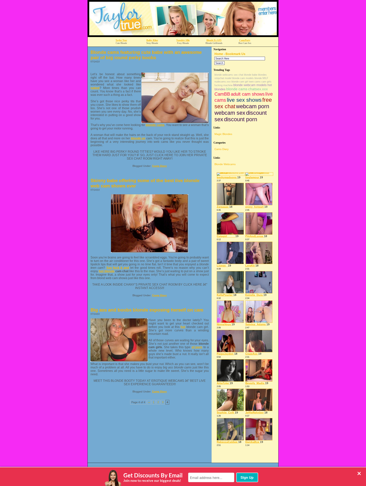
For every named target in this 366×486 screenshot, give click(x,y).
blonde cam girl (239, 81)
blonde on (138, 138)
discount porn (240, 119)
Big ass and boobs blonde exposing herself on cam (147, 309)
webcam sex (229, 113)
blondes (262, 74)
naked (95, 88)
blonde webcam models (250, 85)
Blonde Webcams (225, 164)
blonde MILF (261, 78)
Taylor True (121, 40)
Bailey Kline (152, 40)
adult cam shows (248, 94)
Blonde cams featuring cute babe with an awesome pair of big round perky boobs (146, 55)
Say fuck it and (117, 267)
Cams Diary (159, 165)
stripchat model (222, 78)
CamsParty (244, 40)
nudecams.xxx (222, 81)
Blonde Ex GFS (214, 40)
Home (218, 54)
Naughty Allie (183, 40)
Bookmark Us (235, 54)
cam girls (266, 81)
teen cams (255, 81)
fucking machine (223, 85)
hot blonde (106, 271)
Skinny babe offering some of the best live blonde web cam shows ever (145, 183)
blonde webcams (223, 74)
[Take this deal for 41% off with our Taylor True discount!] (183, 35)
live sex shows (244, 100)
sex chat (238, 74)
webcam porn (252, 106)
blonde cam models (243, 78)
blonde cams (155, 125)
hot (183, 327)
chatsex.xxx (258, 89)
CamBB (222, 94)
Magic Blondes (223, 134)
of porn (197, 347)
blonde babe (250, 74)
